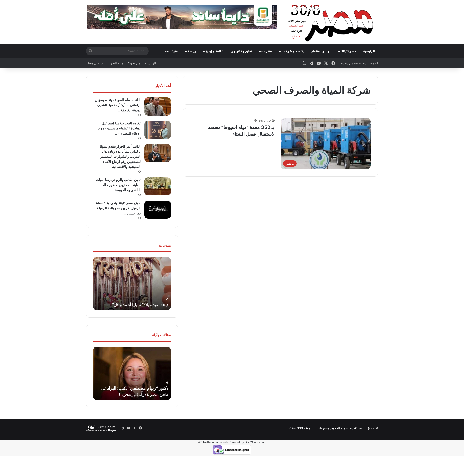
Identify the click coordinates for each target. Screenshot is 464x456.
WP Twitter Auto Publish (213, 442)
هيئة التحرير (115, 63)
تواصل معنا (95, 63)
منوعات (172, 51)
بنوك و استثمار (321, 51)
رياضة (192, 51)
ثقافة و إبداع (214, 51)
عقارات (266, 51)
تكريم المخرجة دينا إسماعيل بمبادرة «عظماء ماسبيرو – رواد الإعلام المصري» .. (119, 128)
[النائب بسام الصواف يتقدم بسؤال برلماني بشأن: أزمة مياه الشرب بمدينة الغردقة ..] (157, 106)
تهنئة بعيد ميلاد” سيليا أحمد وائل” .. (138, 304)
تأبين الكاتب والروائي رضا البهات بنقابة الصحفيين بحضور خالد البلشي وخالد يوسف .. (118, 185)
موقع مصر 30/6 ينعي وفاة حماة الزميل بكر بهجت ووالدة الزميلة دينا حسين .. (118, 208)
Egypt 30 (265, 120)
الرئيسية (369, 51)
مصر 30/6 (348, 51)
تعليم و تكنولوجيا (241, 51)
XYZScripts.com (256, 442)
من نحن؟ (134, 63)
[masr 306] (332, 21)
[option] (132, 283)
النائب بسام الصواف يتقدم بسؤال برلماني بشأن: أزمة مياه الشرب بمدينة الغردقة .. (118, 105)
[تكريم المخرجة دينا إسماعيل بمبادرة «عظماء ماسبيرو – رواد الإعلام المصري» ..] (157, 130)
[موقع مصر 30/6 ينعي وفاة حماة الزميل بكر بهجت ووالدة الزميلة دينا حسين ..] (157, 210)
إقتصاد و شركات (293, 51)
